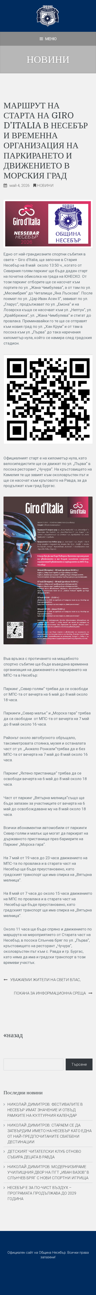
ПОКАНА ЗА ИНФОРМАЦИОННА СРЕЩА (50, 993)
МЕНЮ (50, 38)
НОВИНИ (45, 185)
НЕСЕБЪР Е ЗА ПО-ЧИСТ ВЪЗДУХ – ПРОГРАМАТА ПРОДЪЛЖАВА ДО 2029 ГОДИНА (41, 1193)
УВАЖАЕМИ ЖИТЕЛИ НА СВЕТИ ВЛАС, (45, 979)
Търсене (79, 1064)
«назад (13, 1035)
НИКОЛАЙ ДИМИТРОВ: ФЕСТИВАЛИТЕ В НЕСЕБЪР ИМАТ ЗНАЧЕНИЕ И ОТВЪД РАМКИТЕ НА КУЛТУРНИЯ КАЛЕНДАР (45, 1110)
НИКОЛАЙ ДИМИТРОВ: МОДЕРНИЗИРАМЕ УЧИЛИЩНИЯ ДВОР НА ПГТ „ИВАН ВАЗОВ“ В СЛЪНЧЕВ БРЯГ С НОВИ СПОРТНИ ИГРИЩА (48, 1172)
